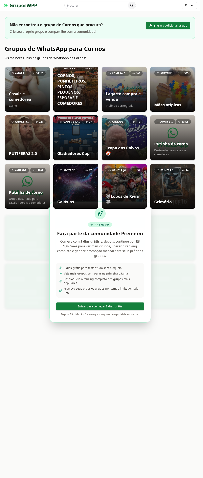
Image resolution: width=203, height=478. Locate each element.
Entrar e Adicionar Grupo (170, 25)
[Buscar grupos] (131, 5)
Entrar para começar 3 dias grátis (100, 306)
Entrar (189, 5)
